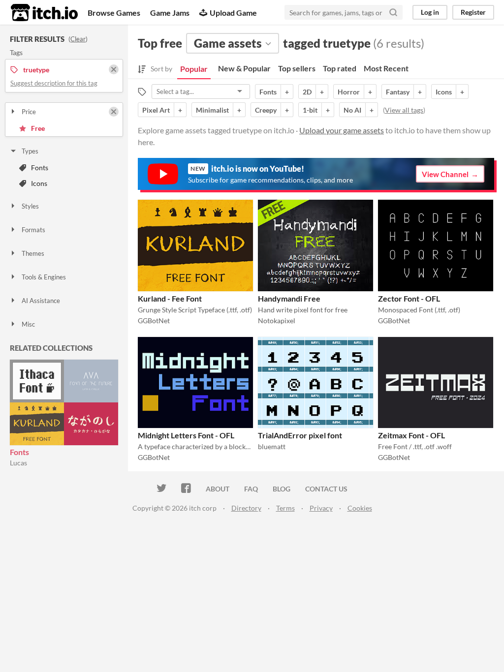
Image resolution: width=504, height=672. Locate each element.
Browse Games (114, 12)
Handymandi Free (289, 298)
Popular (194, 68)
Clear (78, 39)
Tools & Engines (44, 277)
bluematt (271, 446)
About (217, 489)
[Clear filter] (113, 111)
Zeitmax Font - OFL (411, 435)
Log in (430, 12)
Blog (281, 489)
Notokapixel (276, 320)
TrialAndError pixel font (300, 435)
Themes (33, 253)
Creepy (266, 110)
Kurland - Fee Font (170, 298)
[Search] (393, 12)
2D (307, 92)
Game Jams (169, 12)
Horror (349, 92)
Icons (39, 183)
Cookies (359, 508)
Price (29, 112)
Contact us (326, 489)
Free (38, 128)
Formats (33, 230)
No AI (352, 110)
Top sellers (296, 68)
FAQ (251, 489)
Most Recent (386, 68)
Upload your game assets (341, 130)
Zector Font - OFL (409, 298)
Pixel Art (156, 110)
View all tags (404, 110)
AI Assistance (41, 301)
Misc (28, 324)
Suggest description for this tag (53, 83)
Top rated (339, 68)
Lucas (18, 462)
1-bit (310, 110)
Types (30, 151)
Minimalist (212, 110)
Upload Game (233, 12)
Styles (30, 206)
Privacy (321, 508)
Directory (246, 508)
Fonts (39, 167)
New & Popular (244, 68)
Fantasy (398, 92)
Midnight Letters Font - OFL (186, 435)
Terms (285, 508)
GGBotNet (154, 320)
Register (473, 12)
